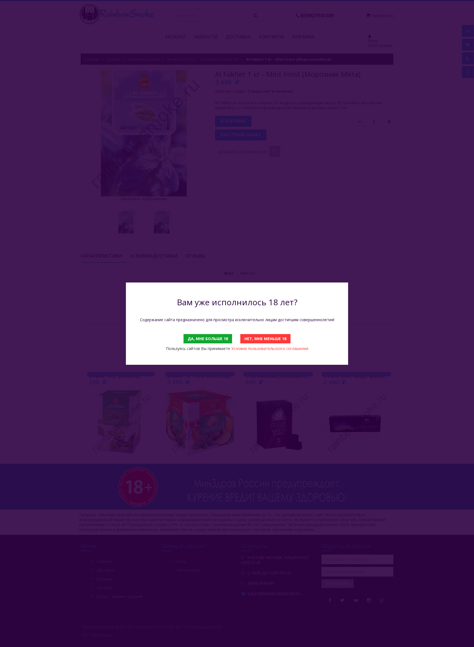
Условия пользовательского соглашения (269, 348)
